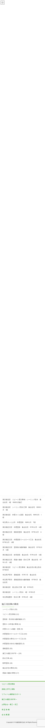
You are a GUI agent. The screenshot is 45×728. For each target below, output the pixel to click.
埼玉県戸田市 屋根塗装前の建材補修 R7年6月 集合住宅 (22, 581)
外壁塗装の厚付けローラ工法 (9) (14, 639)
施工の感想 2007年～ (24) (12, 653)
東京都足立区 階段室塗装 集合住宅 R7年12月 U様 (22, 533)
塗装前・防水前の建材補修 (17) (14, 619)
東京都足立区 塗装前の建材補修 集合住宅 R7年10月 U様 (22, 548)
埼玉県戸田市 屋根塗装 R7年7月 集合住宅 (19, 575)
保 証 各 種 (6, 709)
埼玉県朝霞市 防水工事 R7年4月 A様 (17, 597)
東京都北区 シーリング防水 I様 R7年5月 (19, 592)
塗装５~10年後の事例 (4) (12, 624)
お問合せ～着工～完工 (10, 704)
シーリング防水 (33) (10, 609)
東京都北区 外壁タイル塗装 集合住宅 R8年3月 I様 (22, 516)
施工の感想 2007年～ (9, 699)
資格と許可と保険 (8, 689)
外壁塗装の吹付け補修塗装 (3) (13, 644)
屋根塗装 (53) (7, 648)
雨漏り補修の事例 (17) (11, 673)
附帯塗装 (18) (7, 663)
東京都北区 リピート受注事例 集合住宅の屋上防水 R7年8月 (23, 568)
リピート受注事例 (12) (11, 614)
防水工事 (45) (7, 658)
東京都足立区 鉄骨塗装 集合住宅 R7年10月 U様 (22, 555)
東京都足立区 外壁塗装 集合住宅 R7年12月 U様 (22, 527)
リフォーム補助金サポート (11, 694)
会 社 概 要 (6, 715)
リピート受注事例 (8, 684)
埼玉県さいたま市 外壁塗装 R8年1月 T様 (19, 522)
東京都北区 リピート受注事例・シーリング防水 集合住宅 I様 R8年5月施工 (22, 501)
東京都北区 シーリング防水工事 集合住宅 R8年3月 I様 (22, 508)
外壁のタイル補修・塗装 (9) (13, 629)
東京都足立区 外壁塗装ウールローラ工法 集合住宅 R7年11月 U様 (23, 541)
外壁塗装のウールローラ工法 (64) (15, 634)
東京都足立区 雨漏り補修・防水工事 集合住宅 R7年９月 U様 (22, 561)
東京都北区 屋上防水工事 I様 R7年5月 (18, 587)
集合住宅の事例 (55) (10, 668)
